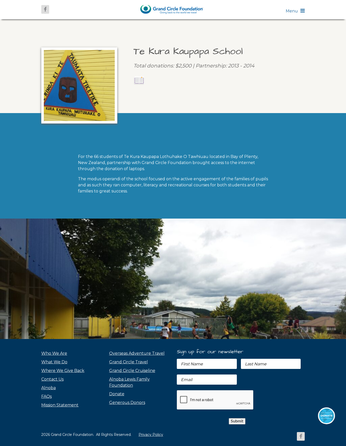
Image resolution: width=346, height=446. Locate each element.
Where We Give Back (62, 370)
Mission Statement (60, 405)
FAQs (46, 396)
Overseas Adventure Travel (137, 353)
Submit (237, 421)
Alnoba (48, 387)
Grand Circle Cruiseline (132, 370)
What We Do (54, 362)
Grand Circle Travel (128, 362)
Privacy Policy (151, 434)
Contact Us (52, 379)
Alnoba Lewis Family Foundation (129, 382)
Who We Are (54, 353)
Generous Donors (127, 402)
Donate (116, 393)
